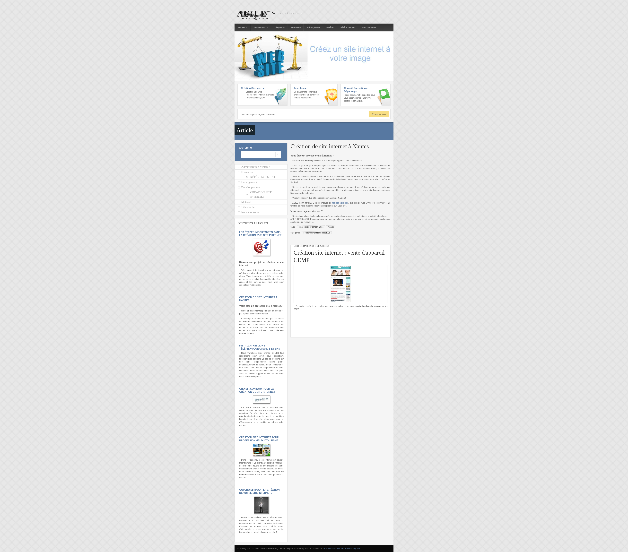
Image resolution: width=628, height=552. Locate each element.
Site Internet (260, 27)
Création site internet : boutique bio (370, 252)
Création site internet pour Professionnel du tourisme (259, 439)
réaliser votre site (340, 203)
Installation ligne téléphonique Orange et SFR (259, 347)
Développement (250, 187)
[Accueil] (255, 15)
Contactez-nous (379, 114)
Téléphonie (279, 27)
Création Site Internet (253, 88)
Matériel (330, 27)
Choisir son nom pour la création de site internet (257, 390)
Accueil (241, 27)
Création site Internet (261, 194)
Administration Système (255, 166)
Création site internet (333, 548)
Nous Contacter (250, 212)
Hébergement (313, 27)
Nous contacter (369, 27)
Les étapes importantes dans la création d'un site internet (260, 234)
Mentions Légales (352, 548)
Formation (296, 27)
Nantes (331, 227)
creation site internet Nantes (311, 227)
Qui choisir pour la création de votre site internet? (259, 491)
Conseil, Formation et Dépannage (356, 90)
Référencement (347, 27)
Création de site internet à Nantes (329, 146)
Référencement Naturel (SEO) (316, 233)
